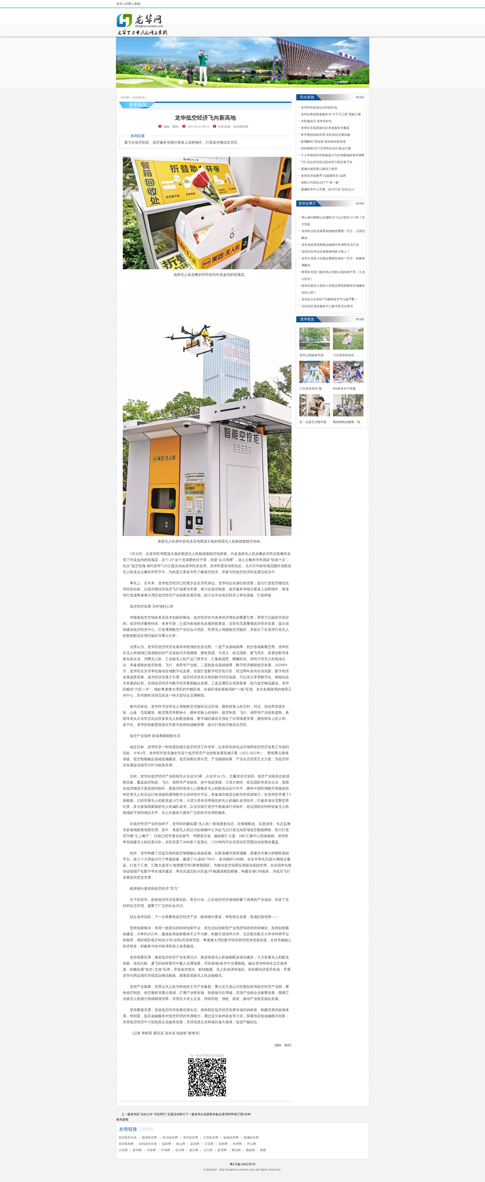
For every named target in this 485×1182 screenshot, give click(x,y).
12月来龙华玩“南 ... (312, 388)
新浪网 (222, 1150)
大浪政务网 (210, 1137)
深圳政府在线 (148, 1144)
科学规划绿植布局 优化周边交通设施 (325, 135)
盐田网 (194, 1144)
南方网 (193, 1150)
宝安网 (208, 1144)
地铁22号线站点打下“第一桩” (320, 182)
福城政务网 (230, 1137)
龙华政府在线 (127, 1137)
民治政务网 (170, 1137)
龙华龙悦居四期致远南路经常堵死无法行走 (330, 245)
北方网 (207, 1150)
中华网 (165, 1150)
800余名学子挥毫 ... (346, 388)
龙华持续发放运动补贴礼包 (319, 107)
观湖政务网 (150, 1137)
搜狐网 (250, 1150)
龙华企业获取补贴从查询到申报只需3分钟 (223, 1114)
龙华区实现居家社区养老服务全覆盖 (325, 128)
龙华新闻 (139, 97)
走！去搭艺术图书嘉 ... (314, 422)
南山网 (180, 1144)
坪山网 (251, 1144)
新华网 (137, 1150)
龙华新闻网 (142, 24)
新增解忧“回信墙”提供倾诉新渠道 (323, 141)
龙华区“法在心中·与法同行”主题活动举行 (157, 1114)
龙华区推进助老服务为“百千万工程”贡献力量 (331, 114)
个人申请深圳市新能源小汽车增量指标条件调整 (333, 155)
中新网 (151, 1150)
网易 (263, 1150)
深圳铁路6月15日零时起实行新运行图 (326, 148)
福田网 (166, 1144)
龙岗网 (223, 1144)
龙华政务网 (190, 1137)
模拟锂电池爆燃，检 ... (348, 422)
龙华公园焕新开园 (311, 355)
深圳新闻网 (126, 1144)
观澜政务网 (251, 1137)
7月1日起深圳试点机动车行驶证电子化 (326, 162)
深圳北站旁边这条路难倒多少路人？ (325, 251)
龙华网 (124, 97)
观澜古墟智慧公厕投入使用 (319, 169)
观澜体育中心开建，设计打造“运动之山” (328, 189)
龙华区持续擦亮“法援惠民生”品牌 (323, 175)
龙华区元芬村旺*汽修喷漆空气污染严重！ (329, 299)
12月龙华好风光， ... (346, 355)
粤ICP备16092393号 (243, 1164)
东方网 (179, 1150)
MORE (360, 97)
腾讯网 (236, 1150)
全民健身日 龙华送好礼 (316, 121)
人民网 (123, 1150)
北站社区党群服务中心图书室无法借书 (327, 306)
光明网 (237, 1144)
